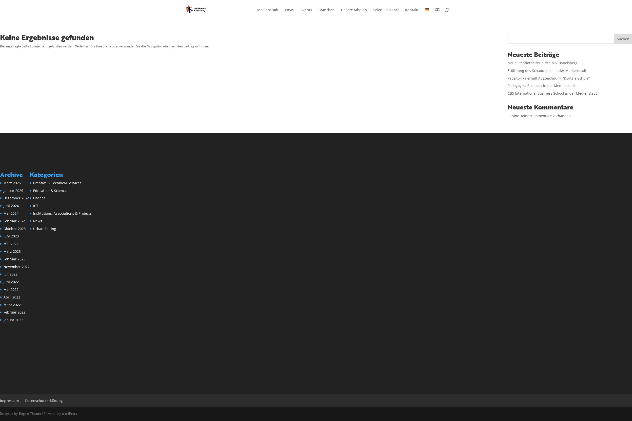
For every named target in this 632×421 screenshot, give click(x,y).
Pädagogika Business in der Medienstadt (541, 85)
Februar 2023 (14, 259)
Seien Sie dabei (386, 10)
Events (306, 10)
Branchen (326, 10)
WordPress (69, 414)
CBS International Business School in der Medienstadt (552, 93)
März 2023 (12, 251)
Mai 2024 (11, 213)
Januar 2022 (13, 319)
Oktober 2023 (14, 228)
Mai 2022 (11, 289)
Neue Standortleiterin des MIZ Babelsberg (542, 63)
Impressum (9, 400)
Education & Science (50, 190)
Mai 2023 (11, 243)
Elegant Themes (30, 414)
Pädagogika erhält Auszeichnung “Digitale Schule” (549, 78)
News (289, 10)
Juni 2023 (11, 236)
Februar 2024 (14, 221)
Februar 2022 (14, 312)
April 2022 (11, 297)
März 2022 (12, 304)
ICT (35, 205)
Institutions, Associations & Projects (62, 213)
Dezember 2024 (16, 198)
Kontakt (412, 10)
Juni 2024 (11, 205)
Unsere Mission (354, 10)
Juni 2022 (11, 281)
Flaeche (39, 198)
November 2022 (16, 266)
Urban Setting (44, 228)
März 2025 (12, 183)
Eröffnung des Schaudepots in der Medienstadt (547, 70)
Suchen (623, 39)
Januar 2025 (13, 190)
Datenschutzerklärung (44, 400)
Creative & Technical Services (57, 183)
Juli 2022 (10, 274)
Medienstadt (268, 10)
